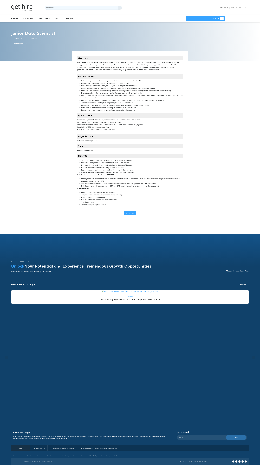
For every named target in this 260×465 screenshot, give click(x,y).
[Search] (120, 8)
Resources (70, 18)
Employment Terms (79, 455)
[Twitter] (236, 461)
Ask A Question (28, 455)
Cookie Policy (118, 455)
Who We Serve (28, 18)
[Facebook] (233, 461)
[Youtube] (239, 461)
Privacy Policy (105, 455)
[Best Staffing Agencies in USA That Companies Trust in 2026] (130, 291)
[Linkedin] (246, 461)
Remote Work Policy (63, 455)
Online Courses (44, 18)
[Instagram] (243, 461)
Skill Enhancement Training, (108, 436)
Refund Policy (93, 455)
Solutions (14, 18)
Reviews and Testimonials (45, 455)
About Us (58, 18)
